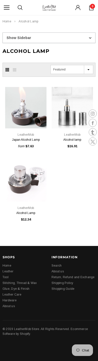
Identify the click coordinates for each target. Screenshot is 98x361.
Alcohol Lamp (28, 21)
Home (7, 21)
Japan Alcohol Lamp (26, 139)
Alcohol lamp (72, 139)
